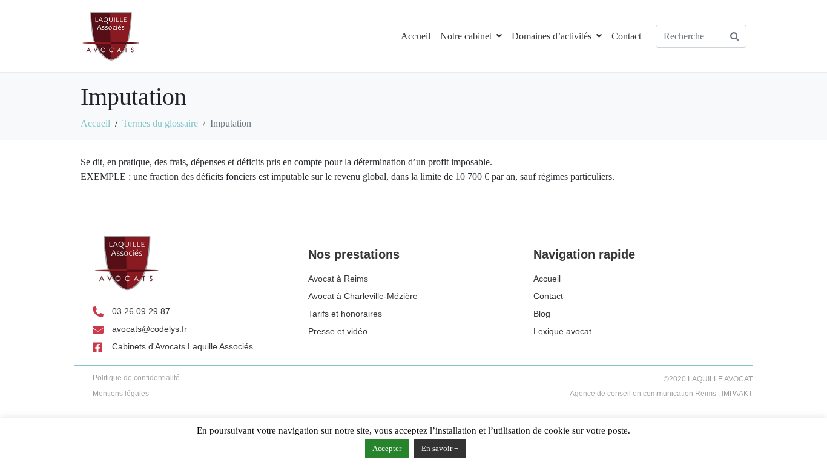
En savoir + (439, 448)
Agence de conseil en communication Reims (643, 393)
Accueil (415, 36)
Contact (626, 36)
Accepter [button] (386, 448)
